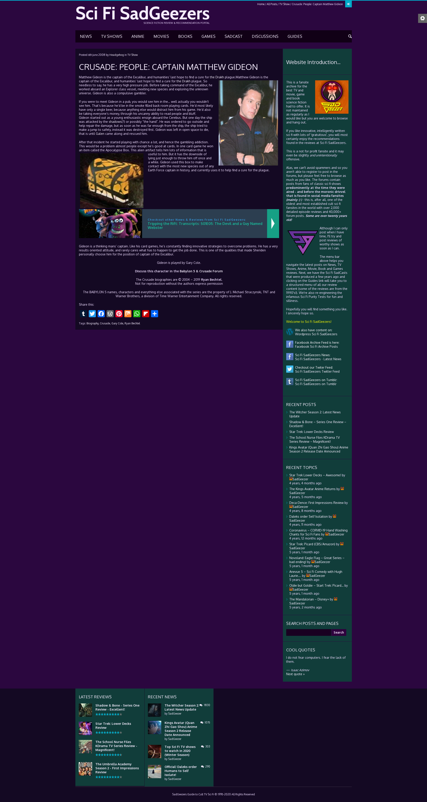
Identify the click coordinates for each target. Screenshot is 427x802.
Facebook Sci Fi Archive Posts (315, 346)
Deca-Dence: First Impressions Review (316, 503)
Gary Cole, (117, 323)
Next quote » (295, 674)
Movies (161, 36)
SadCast (234, 36)
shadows (115, 121)
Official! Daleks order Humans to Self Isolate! (181, 771)
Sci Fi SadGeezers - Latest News (317, 359)
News (86, 36)
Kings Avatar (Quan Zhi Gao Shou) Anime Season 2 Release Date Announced (318, 449)
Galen (100, 133)
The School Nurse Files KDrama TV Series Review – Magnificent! (314, 439)
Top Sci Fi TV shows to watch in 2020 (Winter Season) (180, 751)
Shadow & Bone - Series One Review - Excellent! (117, 707)
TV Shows (111, 36)
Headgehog (116, 55)
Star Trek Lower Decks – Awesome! (315, 475)
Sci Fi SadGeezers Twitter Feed (316, 371)
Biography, (93, 323)
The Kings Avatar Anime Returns (312, 489)
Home (260, 4)
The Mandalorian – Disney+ (309, 599)
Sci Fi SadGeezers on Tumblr (314, 384)
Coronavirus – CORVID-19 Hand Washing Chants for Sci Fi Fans (318, 532)
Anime (137, 36)
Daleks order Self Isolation (308, 516)
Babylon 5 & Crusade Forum (201, 271)
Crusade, (105, 323)
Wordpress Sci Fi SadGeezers (315, 334)
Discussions (265, 36)
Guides (295, 36)
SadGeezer (174, 713)
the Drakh (217, 77)
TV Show (284, 4)
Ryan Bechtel (132, 323)
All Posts (272, 4)
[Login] (348, 4)
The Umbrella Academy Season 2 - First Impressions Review (117, 768)
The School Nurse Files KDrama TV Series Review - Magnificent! (116, 746)
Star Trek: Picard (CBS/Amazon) (312, 544)
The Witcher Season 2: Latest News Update (182, 707)
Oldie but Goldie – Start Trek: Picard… (316, 585)
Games (208, 36)
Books (185, 36)
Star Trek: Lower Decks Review (311, 432)
